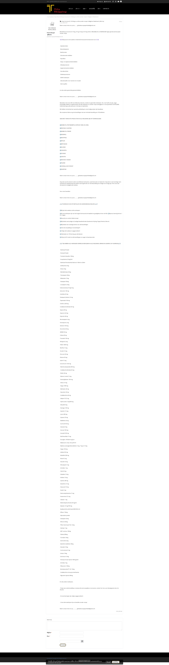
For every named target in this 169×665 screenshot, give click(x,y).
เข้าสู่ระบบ (100, 1)
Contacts (106, 8)
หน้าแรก (71, 8)
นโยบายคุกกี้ (58, 662)
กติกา (99, 8)
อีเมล (48, 636)
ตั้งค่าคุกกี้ (108, 662)
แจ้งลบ (120, 21)
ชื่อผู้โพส (49, 632)
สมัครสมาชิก (108, 1)
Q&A (84, 8)
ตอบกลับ (63, 645)
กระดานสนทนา (50, 17)
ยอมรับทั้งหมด (115, 662)
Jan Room (57, 17)
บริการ (77, 8)
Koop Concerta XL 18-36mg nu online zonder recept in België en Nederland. (80, 17)
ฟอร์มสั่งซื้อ (92, 8)
